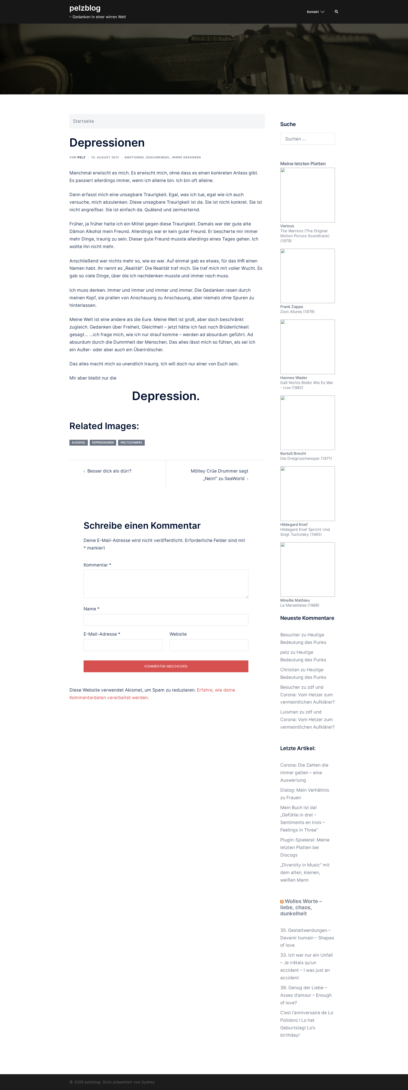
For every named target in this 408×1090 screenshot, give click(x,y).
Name (92, 609)
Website (178, 634)
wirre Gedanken (186, 157)
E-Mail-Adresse (102, 634)
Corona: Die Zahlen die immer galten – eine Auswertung (304, 772)
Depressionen (103, 442)
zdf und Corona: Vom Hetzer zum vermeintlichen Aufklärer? (307, 694)
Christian (289, 669)
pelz (81, 157)
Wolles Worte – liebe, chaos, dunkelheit (301, 907)
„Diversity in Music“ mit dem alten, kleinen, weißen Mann (305, 872)
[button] (337, 12)
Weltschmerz (131, 442)
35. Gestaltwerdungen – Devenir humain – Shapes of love (307, 938)
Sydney (148, 1082)
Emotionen (134, 157)
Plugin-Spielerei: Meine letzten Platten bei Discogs (305, 847)
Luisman (289, 712)
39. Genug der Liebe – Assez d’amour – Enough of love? (306, 995)
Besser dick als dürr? (109, 471)
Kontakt (313, 12)
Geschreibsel (158, 157)
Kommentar (97, 565)
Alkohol (78, 442)
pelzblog (85, 8)
